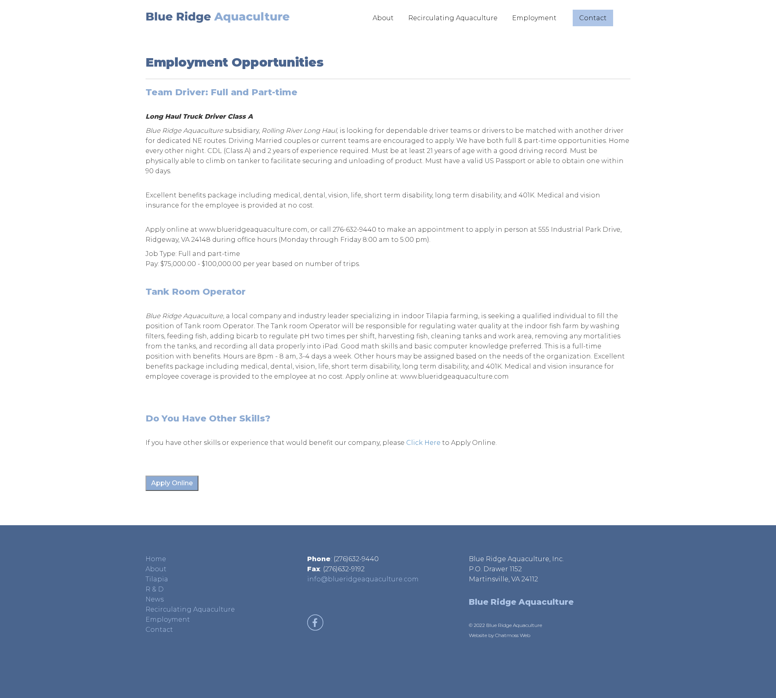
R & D (155, 589)
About (383, 18)
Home (156, 559)
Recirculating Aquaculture (453, 18)
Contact (593, 18)
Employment (534, 18)
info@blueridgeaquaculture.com (363, 579)
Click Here (423, 442)
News (155, 599)
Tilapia (157, 579)
